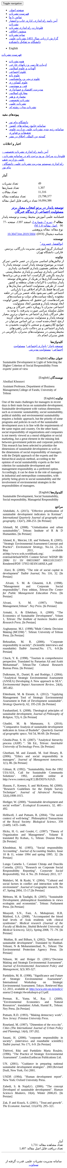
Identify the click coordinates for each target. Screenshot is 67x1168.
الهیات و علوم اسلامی (22, 68)
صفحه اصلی (16, 10)
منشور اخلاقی (17, 31)
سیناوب (33, 1164)
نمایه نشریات (17, 34)
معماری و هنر (17, 96)
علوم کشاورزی (18, 82)
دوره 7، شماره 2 (42, 222)
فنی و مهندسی (18, 86)
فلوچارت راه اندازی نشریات (26, 27)
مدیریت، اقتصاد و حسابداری (26, 89)
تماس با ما (15, 17)
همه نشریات (16, 61)
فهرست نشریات (19, 13)
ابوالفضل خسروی (51, 243)
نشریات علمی (17, 103)
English (13, 48)
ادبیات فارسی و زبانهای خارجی (28, 64)
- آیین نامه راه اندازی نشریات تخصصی (25, 151)
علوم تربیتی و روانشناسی (24, 78)
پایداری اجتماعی (37, 346)
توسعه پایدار (55, 346)
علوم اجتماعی (17, 71)
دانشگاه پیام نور (18, 122)
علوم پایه (14, 75)
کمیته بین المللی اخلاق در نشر (27, 136)
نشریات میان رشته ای (22, 107)
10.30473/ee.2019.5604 (21, 233)
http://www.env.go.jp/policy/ (46, 988)
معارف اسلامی (18, 93)
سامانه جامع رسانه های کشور (27, 125)
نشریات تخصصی (19, 100)
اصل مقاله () (46, 225)
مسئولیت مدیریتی (40, 349)
